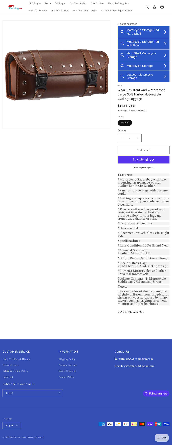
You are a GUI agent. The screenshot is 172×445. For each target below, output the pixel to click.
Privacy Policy (66, 377)
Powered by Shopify (36, 437)
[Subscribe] (59, 393)
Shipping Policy (67, 359)
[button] (147, 7)
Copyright (8, 377)
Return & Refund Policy (15, 371)
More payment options (144, 168)
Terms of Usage (11, 365)
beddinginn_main (18, 437)
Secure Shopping (67, 371)
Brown (124, 122)
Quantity (122, 130)
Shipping (122, 110)
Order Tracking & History (16, 359)
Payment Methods (68, 365)
